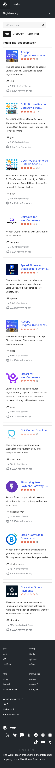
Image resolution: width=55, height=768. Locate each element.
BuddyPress (11, 714)
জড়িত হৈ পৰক (34, 673)
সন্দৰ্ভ (4, 648)
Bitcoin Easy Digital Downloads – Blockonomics (32, 536)
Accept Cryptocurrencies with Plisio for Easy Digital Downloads (35, 323)
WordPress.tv (11, 689)
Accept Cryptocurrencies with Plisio (35, 54)
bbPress (9, 709)
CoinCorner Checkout (34, 430)
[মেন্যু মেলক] (50, 4)
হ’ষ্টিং (5, 659)
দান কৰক (34, 684)
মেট (6, 704)
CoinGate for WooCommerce (30, 218)
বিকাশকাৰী (6, 684)
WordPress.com (13, 699)
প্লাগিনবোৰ (33, 659)
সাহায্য (5, 679)
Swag (33, 689)
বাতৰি (5, 654)
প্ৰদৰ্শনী (32, 648)
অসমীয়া (13, 727)
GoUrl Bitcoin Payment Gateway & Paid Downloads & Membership (34, 106)
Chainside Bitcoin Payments (31, 589)
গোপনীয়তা (7, 664)
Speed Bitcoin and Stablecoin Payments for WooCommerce (34, 267)
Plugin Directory (10, 13)
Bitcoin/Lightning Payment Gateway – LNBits (33, 484)
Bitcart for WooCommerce (30, 375)
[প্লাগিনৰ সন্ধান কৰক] (43, 25)
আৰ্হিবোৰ (32, 664)
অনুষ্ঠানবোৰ (33, 679)
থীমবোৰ (32, 654)
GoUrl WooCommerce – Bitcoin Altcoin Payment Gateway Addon (34, 162)
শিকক (5, 673)
